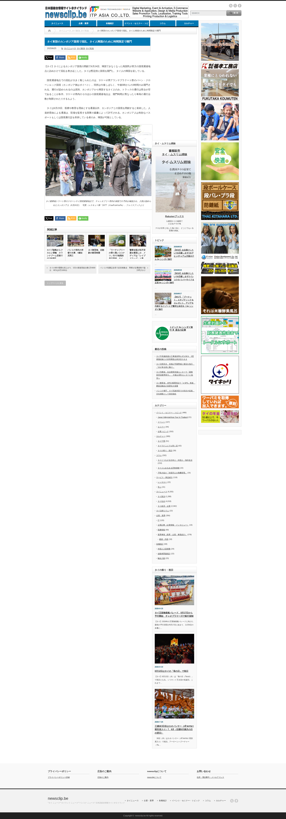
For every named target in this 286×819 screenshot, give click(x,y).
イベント (161, 422)
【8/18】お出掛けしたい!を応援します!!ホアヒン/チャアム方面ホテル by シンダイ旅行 (174, 254)
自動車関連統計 (164, 554)
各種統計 (110, 23)
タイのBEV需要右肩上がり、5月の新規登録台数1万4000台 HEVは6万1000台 (72, 269)
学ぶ (159, 487)
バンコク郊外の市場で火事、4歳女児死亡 (75, 253)
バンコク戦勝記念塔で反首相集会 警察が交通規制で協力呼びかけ (122, 269)
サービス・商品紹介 (164, 477)
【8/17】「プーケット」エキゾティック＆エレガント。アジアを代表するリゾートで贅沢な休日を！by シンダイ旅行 (174, 303)
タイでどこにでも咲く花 (168, 446)
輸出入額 (161, 558)
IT (158, 520)
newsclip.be (58, 798)
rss (231, 5)
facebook (239, 5)
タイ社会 (90, 48)
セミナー (161, 427)
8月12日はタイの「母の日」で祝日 (171, 671)
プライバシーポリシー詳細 (59, 777)
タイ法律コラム (162, 511)
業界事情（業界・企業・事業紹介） (172, 535)
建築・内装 (163, 539)
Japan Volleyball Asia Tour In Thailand (173, 417)
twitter (235, 5)
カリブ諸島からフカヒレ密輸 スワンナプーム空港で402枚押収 (55, 254)
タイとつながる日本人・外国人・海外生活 (175, 460)
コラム (163, 23)
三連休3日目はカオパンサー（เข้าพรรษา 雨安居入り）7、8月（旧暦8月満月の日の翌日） (174, 729)
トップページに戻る (55, 283)
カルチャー (189, 23)
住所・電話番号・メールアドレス (210, 777)
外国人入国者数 (164, 549)
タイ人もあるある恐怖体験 (169, 468)
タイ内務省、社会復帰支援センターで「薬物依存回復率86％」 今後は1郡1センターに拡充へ (174, 375)
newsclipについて (154, 777)
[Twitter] (232, 801)
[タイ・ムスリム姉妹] (175, 211)
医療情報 (161, 530)
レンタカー (162, 482)
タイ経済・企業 (164, 506)
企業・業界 (84, 23)
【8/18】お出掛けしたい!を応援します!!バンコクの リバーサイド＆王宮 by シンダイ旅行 (174, 278)
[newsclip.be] (66, 18)
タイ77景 (161, 441)
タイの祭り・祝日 (165, 451)
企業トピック (163, 431)
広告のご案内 (102, 777)
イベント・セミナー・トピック (136, 24)
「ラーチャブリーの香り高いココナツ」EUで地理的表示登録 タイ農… (117, 255)
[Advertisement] (174, 87)
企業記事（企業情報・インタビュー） (173, 525)
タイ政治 (81, 48)
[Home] (49, 30)
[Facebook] (236, 801)
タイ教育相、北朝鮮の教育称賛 (96, 251)
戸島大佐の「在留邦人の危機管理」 (172, 473)
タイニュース (57, 23)
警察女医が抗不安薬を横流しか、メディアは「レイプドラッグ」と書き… (137, 255)
